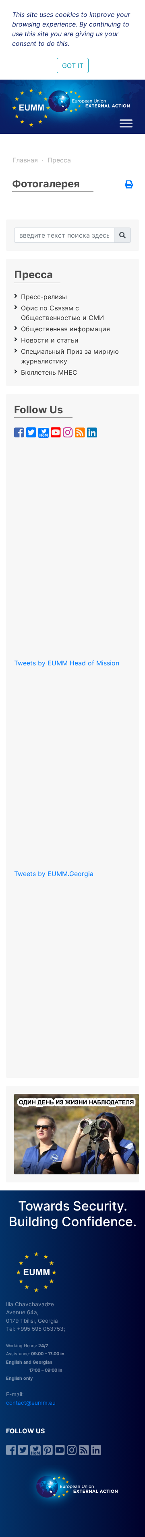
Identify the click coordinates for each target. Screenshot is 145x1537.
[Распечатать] (129, 185)
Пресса (59, 160)
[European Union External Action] (73, 1486)
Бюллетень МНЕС (49, 372)
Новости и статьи (50, 340)
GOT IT (72, 66)
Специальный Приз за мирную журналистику (70, 356)
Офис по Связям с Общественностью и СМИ (62, 313)
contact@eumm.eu (31, 1403)
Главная (25, 160)
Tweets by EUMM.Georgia (53, 874)
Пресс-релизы (44, 297)
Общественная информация (65, 329)
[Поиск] (122, 235)
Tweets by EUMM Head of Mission (66, 663)
